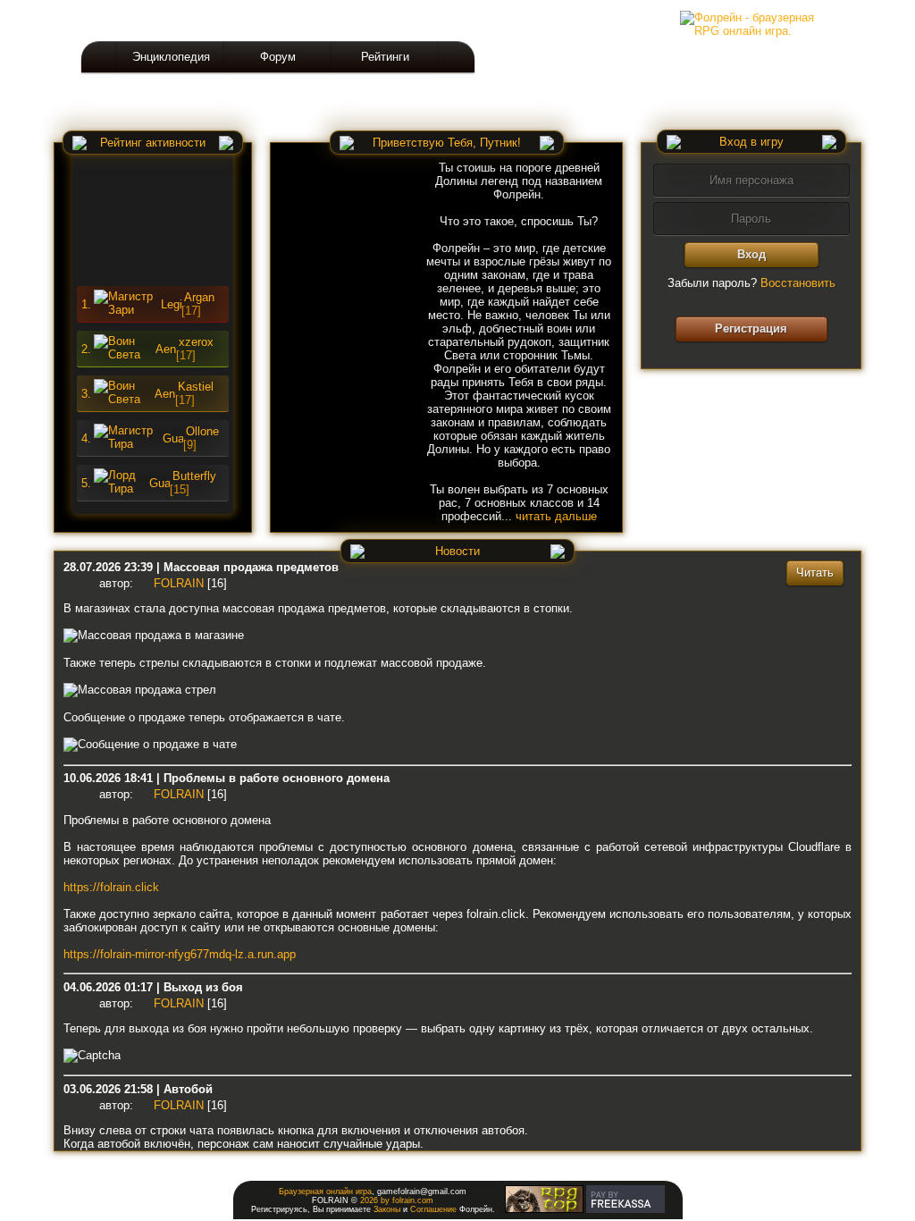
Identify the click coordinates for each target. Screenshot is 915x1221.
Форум (278, 56)
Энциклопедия (171, 56)
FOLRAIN (179, 583)
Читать (815, 572)
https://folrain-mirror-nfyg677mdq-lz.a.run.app (179, 954)
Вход (751, 254)
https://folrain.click (111, 887)
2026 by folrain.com (396, 1200)
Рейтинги (385, 56)
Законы (387, 1209)
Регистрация (751, 328)
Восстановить (797, 283)
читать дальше (556, 516)
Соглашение (433, 1209)
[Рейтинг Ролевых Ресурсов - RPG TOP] (544, 1210)
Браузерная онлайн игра (325, 1191)
